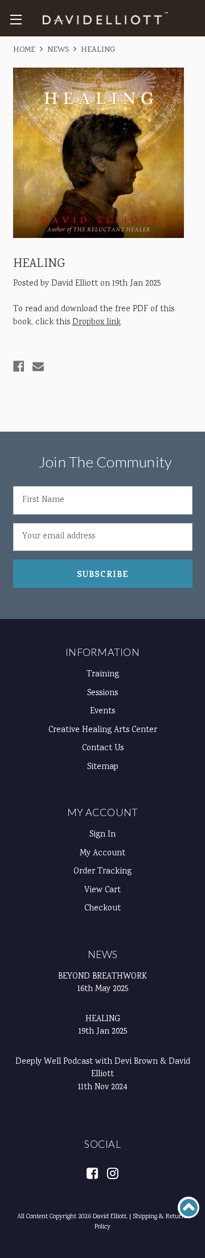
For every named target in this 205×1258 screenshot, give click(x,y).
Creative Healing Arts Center (102, 730)
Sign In (102, 835)
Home (24, 50)
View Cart (102, 890)
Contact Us (103, 748)
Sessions (102, 693)
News (58, 50)
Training (103, 674)
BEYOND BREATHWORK (102, 977)
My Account (102, 812)
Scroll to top (188, 1207)
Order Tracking (102, 872)
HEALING (98, 50)
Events (102, 711)
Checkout (102, 908)
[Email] (38, 366)
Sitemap (102, 767)
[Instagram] (112, 1172)
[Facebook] (18, 366)
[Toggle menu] (15, 19)
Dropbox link (96, 322)
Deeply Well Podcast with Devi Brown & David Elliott (102, 1068)
